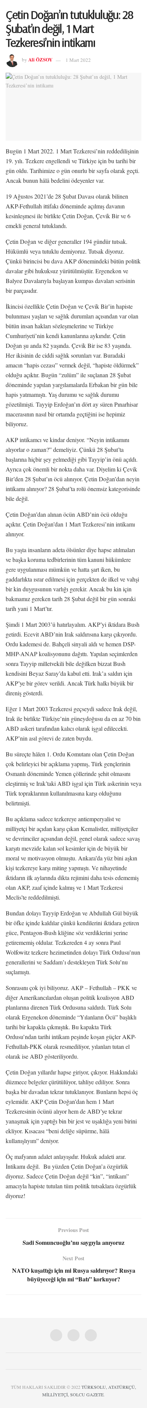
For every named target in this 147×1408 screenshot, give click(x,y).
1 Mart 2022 (78, 60)
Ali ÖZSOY (40, 59)
